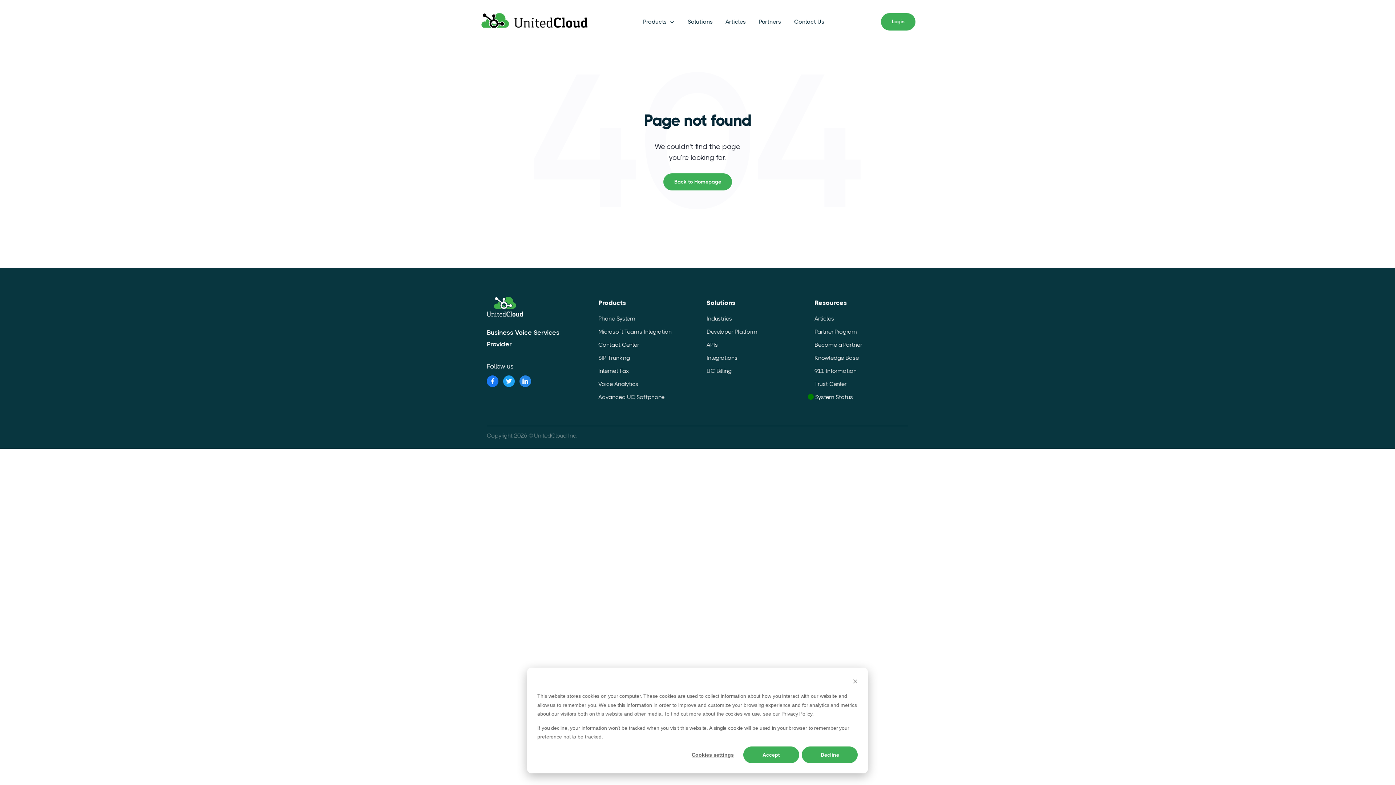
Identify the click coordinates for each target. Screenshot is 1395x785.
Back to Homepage (697, 182)
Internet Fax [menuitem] (613, 370)
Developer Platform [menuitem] (732, 331)
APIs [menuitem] (712, 344)
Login (898, 21)
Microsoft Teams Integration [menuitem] (634, 331)
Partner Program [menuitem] (835, 331)
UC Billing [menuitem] (719, 370)
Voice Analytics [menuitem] (618, 384)
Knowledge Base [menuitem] (836, 357)
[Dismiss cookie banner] (855, 682)
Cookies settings (713, 755)
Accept (771, 755)
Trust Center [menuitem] (830, 384)
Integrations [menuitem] (722, 357)
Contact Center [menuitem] (618, 344)
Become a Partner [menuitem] (838, 344)
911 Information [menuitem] (835, 370)
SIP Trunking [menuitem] (614, 357)
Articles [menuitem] (824, 318)
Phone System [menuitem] (616, 318)
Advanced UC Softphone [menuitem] (631, 397)
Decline (830, 755)
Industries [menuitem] (719, 318)
